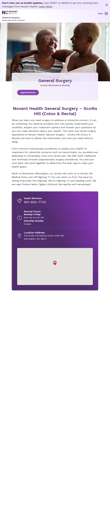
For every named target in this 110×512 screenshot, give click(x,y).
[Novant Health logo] (10, 13)
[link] (55, 92)
